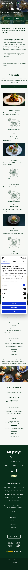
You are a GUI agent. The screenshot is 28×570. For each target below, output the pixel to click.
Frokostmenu (13, 517)
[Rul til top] (25, 566)
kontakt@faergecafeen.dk (15, 461)
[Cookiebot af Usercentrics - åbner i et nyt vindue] (20, 258)
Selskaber (13, 520)
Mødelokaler (13, 524)
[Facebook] (16, 470)
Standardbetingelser (13, 531)
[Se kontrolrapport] (14, 476)
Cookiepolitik (14, 562)
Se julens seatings (14, 500)
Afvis (14, 311)
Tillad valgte (14, 307)
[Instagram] (11, 470)
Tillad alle (14, 303)
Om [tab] (23, 261)
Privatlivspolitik (14, 565)
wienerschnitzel (16, 49)
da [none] (18, 3)
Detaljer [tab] (14, 261)
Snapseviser (13, 527)
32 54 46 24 (15, 457)
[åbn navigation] (24, 3)
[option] (20, 3)
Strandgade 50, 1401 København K (15, 465)
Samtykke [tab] (5, 261)
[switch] (24, 289)
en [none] (20, 3)
